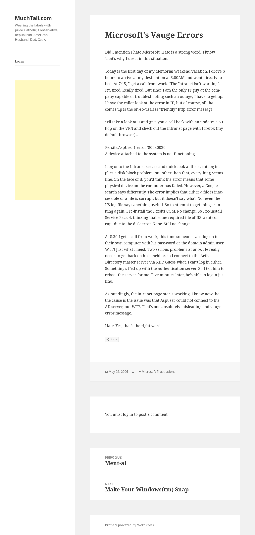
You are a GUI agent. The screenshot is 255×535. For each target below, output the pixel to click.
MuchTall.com (33, 18)
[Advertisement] (37, 140)
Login (19, 61)
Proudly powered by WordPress (129, 525)
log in (128, 414)
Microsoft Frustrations (158, 371)
